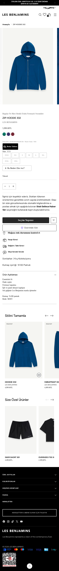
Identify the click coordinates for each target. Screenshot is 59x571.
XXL (7, 161)
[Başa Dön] (29, 566)
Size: (6, 151)
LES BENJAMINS (9, 122)
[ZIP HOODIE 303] (8, 134)
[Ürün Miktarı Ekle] (13, 186)
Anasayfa (6, 24)
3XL (16, 161)
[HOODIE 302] (23, 350)
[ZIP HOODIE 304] (4, 134)
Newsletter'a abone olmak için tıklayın (29, 513)
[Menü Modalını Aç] (55, 14)
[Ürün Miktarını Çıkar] (5, 186)
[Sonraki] (55, 3)
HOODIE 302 (10, 382)
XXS (7, 155)
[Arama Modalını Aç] (40, 14)
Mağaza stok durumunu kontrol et (24, 233)
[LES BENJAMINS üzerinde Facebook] (4, 522)
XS (15, 155)
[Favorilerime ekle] (53, 220)
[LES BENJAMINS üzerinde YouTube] (21, 522)
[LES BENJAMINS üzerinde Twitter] (17, 522)
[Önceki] (4, 3)
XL (43, 155)
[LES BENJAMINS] (15, 15)
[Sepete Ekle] (39, 374)
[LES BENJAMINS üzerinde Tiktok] (13, 522)
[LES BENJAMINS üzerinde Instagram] (8, 522)
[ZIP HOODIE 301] (12, 134)
